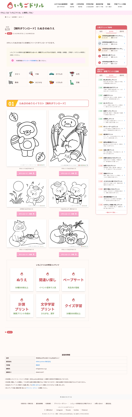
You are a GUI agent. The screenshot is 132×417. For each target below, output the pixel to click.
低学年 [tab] (111, 31)
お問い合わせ (35, 385)
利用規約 (48, 403)
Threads (68, 410)
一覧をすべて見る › (111, 212)
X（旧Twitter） (49, 410)
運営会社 (108, 403)
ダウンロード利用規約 (29, 61)
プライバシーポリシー (32, 388)
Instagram (60, 410)
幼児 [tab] (101, 31)
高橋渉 (38, 365)
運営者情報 (39, 403)
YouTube (76, 410)
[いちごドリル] (25, 5)
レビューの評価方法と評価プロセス (81, 403)
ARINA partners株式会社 (43, 361)
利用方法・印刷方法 (27, 403)
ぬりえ (9, 33)
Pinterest (85, 410)
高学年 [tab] (122, 31)
